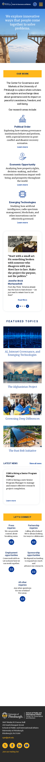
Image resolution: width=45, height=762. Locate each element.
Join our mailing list (10, 752)
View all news (36, 463)
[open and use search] (35, 4)
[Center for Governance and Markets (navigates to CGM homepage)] (22, 715)
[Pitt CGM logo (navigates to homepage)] (16, 4)
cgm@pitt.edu (8, 737)
